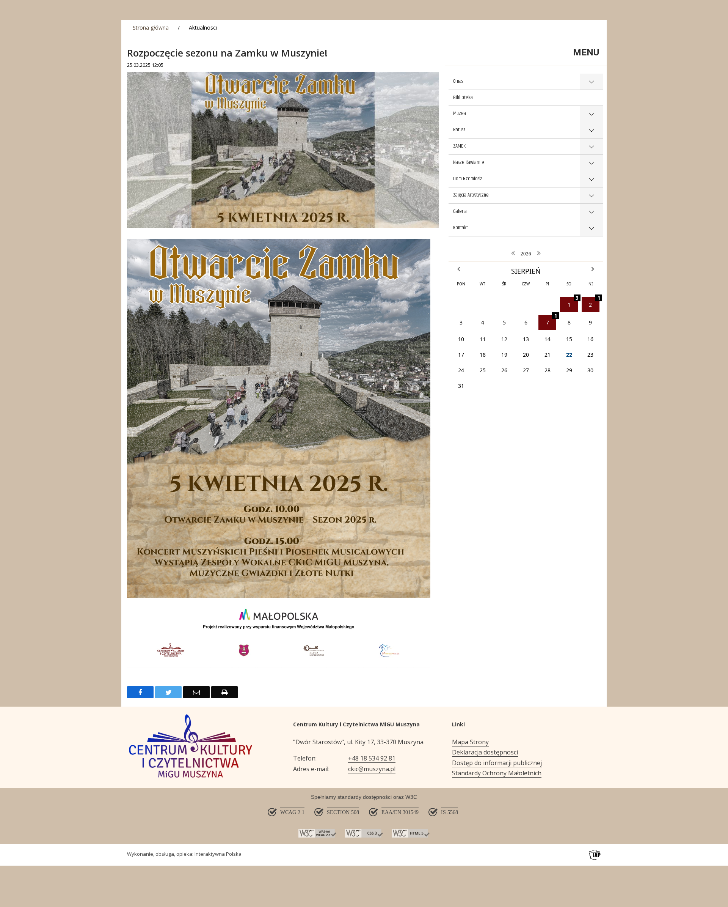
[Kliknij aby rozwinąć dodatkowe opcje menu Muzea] (591, 114)
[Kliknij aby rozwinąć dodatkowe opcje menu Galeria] (591, 212)
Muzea (459, 113)
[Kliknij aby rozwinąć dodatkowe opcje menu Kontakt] (591, 228)
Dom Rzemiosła (468, 179)
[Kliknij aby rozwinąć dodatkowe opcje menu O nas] (591, 82)
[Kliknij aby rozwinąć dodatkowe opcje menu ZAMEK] (591, 147)
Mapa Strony (470, 742)
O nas (458, 81)
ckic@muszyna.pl (371, 769)
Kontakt (460, 228)
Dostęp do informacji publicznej (497, 763)
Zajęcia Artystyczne (471, 195)
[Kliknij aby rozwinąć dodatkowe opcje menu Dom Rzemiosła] (591, 179)
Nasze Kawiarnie (468, 162)
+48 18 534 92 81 (371, 758)
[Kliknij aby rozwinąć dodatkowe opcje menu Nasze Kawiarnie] (591, 163)
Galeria (460, 211)
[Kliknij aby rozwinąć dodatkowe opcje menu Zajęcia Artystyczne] (591, 195)
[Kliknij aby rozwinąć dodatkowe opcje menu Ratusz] (591, 130)
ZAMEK (459, 146)
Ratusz (459, 130)
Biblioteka (463, 97)
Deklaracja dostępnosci (485, 752)
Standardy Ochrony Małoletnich (496, 773)
